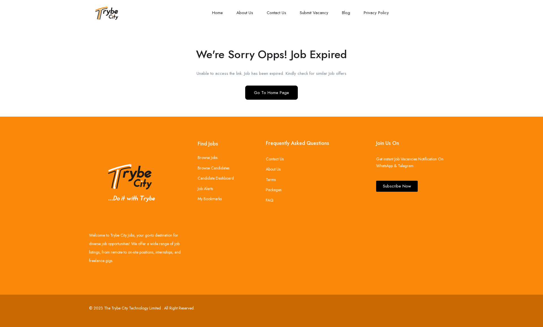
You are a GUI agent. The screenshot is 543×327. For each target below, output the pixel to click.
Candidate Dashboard (216, 178)
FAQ (269, 200)
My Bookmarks (210, 199)
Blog (346, 13)
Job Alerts (205, 188)
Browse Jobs (207, 157)
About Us (244, 13)
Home (217, 13)
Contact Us (276, 13)
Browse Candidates (213, 168)
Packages (273, 190)
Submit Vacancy (314, 13)
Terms (271, 179)
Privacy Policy (376, 13)
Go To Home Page (271, 93)
